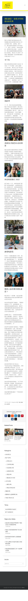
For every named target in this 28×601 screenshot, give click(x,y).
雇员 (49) (9, 484)
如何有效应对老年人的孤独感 (13, 536)
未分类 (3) (8, 454)
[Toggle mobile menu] (25, 5)
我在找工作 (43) (11, 477)
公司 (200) (8, 481)
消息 (20, 402)
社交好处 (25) (10, 467)
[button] (5, 435)
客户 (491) (8, 458)
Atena (23, 587)
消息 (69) (9, 474)
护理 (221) (9, 461)
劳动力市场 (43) (11, 487)
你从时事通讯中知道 (10, 509)
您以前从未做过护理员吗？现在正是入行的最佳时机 (9, 432)
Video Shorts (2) (9, 497)
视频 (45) (7, 491)
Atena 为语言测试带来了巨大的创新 (19, 432)
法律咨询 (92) (10, 471)
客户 (17, 402)
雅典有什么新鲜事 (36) (11, 494)
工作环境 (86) (10, 464)
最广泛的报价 (9, 512)
